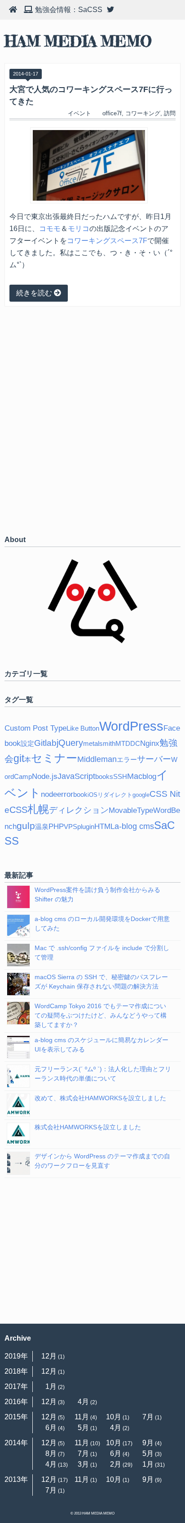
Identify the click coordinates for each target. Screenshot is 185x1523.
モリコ (78, 228)
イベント (79, 113)
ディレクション (79, 810)
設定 (27, 743)
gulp (26, 825)
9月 (148, 1443)
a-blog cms (134, 826)
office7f (112, 113)
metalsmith (99, 743)
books (104, 776)
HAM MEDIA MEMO (78, 41)
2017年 (16, 1386)
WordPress (131, 726)
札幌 (38, 809)
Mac (134, 776)
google (141, 794)
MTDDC (127, 743)
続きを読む (35, 293)
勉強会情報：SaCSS (68, 9)
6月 (51, 1427)
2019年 (16, 1356)
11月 (82, 1417)
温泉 (41, 826)
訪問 (170, 113)
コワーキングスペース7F (107, 240)
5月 (83, 1427)
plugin (85, 826)
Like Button (82, 728)
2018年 (16, 1371)
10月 (113, 1417)
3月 (83, 1464)
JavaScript (76, 776)
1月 (51, 1386)
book (80, 794)
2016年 (16, 1401)
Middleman (97, 759)
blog (149, 776)
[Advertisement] (92, 420)
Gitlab (45, 743)
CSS (18, 810)
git (18, 758)
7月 (148, 1417)
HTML (104, 826)
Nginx (149, 743)
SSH (120, 776)
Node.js (44, 776)
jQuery (70, 743)
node (49, 794)
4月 (83, 1401)
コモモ (50, 228)
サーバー (154, 759)
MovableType (131, 810)
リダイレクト (114, 794)
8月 (51, 1453)
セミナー (54, 758)
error (65, 794)
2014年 (16, 1443)
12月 (49, 1356)
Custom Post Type (35, 728)
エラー (127, 759)
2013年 (16, 1479)
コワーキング (142, 113)
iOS (92, 794)
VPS (70, 826)
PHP (56, 826)
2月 (115, 1464)
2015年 (16, 1417)
